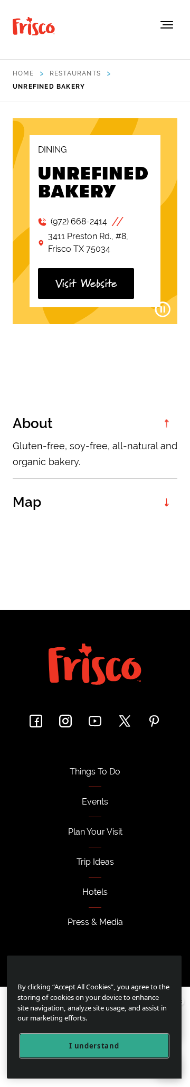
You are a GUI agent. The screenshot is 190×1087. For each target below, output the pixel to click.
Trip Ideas (95, 862)
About (33, 423)
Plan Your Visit (95, 832)
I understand (94, 1046)
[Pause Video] (162, 309)
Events (95, 802)
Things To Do (95, 772)
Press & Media (95, 922)
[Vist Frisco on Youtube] (95, 721)
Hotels (95, 892)
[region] (94, 1017)
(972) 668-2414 (79, 221)
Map (27, 502)
